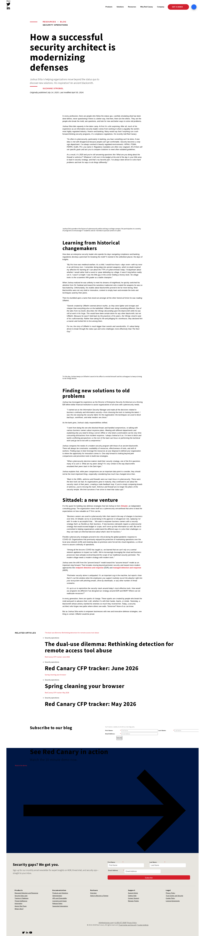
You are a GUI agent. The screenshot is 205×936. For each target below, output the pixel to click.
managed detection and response (127, 568)
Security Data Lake (21, 896)
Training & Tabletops (21, 898)
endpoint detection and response (89, 568)
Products (108, 7)
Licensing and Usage (59, 901)
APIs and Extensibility (59, 898)
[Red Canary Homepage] (25, 7)
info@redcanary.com (106, 922)
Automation (18, 903)
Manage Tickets (133, 901)
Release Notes (57, 903)
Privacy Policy (170, 893)
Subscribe (119, 738)
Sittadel (124, 506)
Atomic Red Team (21, 906)
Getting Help (132, 896)
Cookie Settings (143, 925)
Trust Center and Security (174, 896)
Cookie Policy (170, 898)
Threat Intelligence (21, 901)
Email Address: (113, 734)
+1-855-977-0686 (120, 922)
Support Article (133, 893)
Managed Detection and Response (26, 893)
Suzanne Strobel (53, 88)
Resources (49, 22)
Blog (63, 22)
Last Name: (166, 730)
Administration (57, 896)
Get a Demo (177, 7)
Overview (93, 893)
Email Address (116, 870)
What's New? (19, 909)
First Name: (113, 730)
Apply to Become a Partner (99, 896)
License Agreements (173, 901)
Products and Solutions (60, 893)
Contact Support (133, 898)
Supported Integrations (60, 906)
